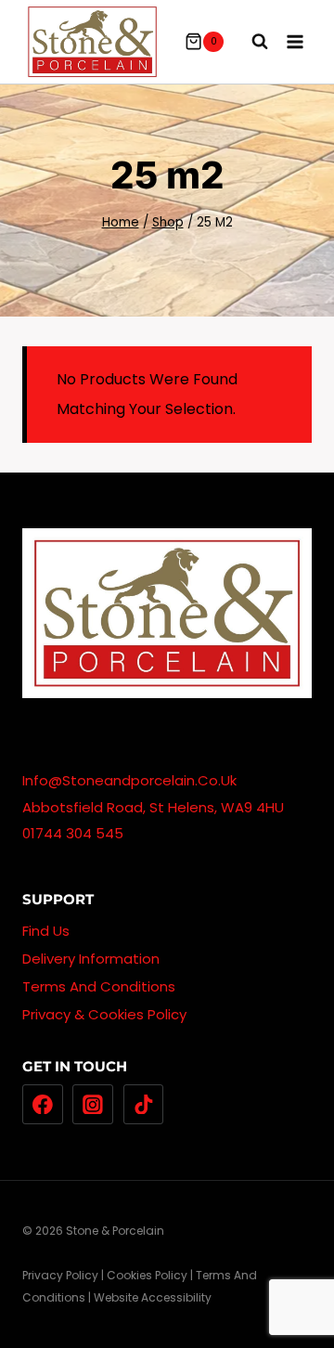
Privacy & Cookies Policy (104, 1014)
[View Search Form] (250, 41)
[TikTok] (143, 1104)
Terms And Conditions (98, 986)
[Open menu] (294, 41)
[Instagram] (92, 1104)
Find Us (46, 930)
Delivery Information (91, 958)
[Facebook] (42, 1104)
